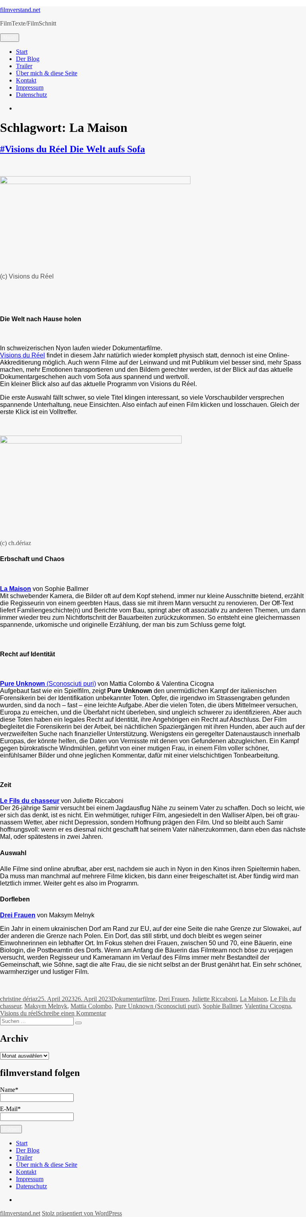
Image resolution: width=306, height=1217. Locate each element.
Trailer (24, 66)
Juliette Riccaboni (214, 998)
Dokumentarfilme (133, 998)
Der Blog (27, 58)
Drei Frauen (174, 998)
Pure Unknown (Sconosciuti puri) (157, 1006)
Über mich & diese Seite (46, 73)
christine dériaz (19, 998)
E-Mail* (10, 1108)
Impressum (29, 87)
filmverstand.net (20, 9)
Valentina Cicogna (268, 1006)
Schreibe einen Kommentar (71, 1013)
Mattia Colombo (91, 1006)
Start (21, 51)
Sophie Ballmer (222, 1006)
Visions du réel (18, 1013)
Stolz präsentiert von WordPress (82, 1213)
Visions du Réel (22, 355)
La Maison (253, 998)
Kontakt (26, 80)
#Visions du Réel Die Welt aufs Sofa (72, 149)
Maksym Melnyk (45, 1006)
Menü (9, 38)
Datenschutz (31, 94)
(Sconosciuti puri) (48, 683)
